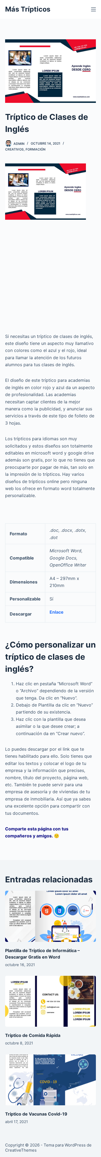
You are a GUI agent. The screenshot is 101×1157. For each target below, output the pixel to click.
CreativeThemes (21, 1150)
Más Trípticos (27, 9)
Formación (36, 149)
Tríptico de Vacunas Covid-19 (36, 1114)
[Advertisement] (50, 271)
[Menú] (93, 9)
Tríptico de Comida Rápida (32, 1035)
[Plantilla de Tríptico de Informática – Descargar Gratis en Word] (50, 916)
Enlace (57, 612)
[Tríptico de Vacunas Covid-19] (50, 1080)
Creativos (14, 149)
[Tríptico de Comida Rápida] (50, 1001)
